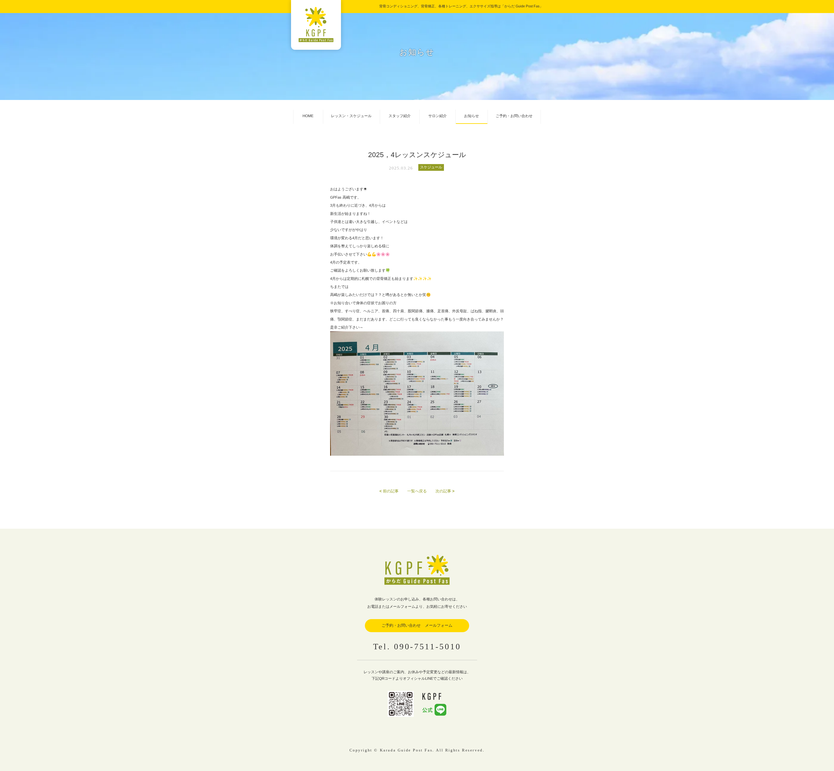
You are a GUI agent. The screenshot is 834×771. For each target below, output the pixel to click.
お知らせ (471, 116)
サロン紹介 (437, 116)
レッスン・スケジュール (351, 116)
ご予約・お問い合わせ (514, 116)
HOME (308, 116)
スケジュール (431, 167)
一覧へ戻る (417, 491)
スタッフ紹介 (400, 116)
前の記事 (389, 491)
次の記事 (445, 491)
